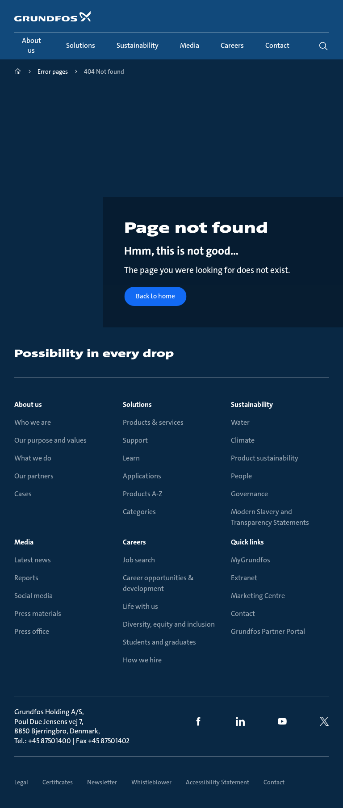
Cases (23, 493)
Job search (139, 560)
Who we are (32, 422)
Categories (139, 511)
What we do (32, 458)
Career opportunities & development (158, 583)
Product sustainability (264, 458)
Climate (243, 440)
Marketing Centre (258, 595)
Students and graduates (159, 642)
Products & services (153, 422)
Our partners (34, 476)
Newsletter (102, 782)
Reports (26, 577)
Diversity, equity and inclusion (169, 624)
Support (135, 440)
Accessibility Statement (217, 782)
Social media (33, 595)
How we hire (142, 660)
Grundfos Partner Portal (268, 631)
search (323, 46)
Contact (243, 613)
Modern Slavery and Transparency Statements (270, 517)
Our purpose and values (50, 440)
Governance (249, 493)
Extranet (244, 577)
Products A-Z (143, 493)
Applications (142, 476)
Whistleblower (151, 782)
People (241, 476)
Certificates (57, 782)
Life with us (140, 606)
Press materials (37, 613)
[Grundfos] (17, 72)
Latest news (32, 560)
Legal (21, 782)
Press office (31, 631)
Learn (131, 458)
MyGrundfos (250, 560)
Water (240, 422)
